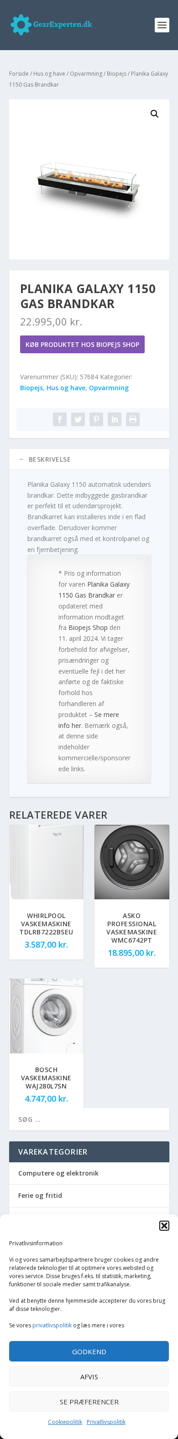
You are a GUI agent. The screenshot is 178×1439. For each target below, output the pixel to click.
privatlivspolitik (52, 1325)
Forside (19, 73)
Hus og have (49, 73)
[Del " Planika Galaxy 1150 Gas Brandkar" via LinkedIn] (114, 419)
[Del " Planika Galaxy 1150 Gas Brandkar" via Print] (133, 419)
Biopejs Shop (88, 627)
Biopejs (116, 73)
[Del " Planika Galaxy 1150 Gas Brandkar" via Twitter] (78, 419)
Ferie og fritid (40, 1195)
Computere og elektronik (58, 1173)
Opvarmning (86, 73)
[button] (164, 1225)
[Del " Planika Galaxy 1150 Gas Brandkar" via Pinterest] (96, 419)
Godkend (89, 1351)
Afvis (89, 1376)
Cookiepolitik (65, 1422)
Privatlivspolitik (106, 1422)
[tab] (89, 459)
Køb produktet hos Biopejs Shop (82, 344)
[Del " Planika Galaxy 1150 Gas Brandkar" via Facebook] (60, 419)
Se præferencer (89, 1401)
